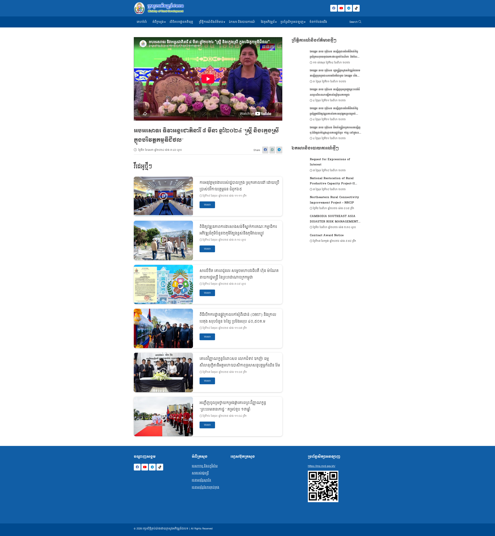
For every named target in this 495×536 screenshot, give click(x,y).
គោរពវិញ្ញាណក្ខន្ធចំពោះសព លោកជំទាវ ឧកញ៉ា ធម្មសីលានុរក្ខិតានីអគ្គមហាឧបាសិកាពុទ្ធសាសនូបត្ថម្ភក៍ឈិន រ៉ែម (240, 362)
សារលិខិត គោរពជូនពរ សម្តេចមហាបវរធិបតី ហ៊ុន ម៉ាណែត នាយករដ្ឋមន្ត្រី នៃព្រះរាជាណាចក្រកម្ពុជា (239, 274)
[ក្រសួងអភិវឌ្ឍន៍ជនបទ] (159, 8)
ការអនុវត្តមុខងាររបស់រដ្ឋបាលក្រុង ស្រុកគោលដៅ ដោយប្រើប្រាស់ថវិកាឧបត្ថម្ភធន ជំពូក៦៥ (239, 186)
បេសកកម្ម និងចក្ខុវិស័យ (205, 466)
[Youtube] (341, 8)
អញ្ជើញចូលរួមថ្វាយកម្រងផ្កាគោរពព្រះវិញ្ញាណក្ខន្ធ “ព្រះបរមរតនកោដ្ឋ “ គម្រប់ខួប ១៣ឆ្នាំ (233, 406)
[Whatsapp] (272, 150)
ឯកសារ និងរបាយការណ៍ (242, 22)
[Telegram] (348, 8)
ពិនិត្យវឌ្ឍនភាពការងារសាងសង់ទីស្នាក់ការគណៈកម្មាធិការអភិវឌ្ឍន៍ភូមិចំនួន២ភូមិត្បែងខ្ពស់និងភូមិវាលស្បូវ (238, 230)
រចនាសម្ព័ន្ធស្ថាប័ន (201, 480)
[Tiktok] (356, 8)
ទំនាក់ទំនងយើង (318, 22)
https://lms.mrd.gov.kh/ (321, 466)
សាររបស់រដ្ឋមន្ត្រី (200, 473)
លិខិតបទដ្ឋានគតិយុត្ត (181, 22)
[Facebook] (333, 8)
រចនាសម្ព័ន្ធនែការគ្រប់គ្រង (205, 487)
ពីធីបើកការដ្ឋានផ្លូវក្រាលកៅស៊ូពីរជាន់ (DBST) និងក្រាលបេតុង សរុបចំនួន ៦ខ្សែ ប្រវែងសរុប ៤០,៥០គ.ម (238, 318)
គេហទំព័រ (142, 22)
